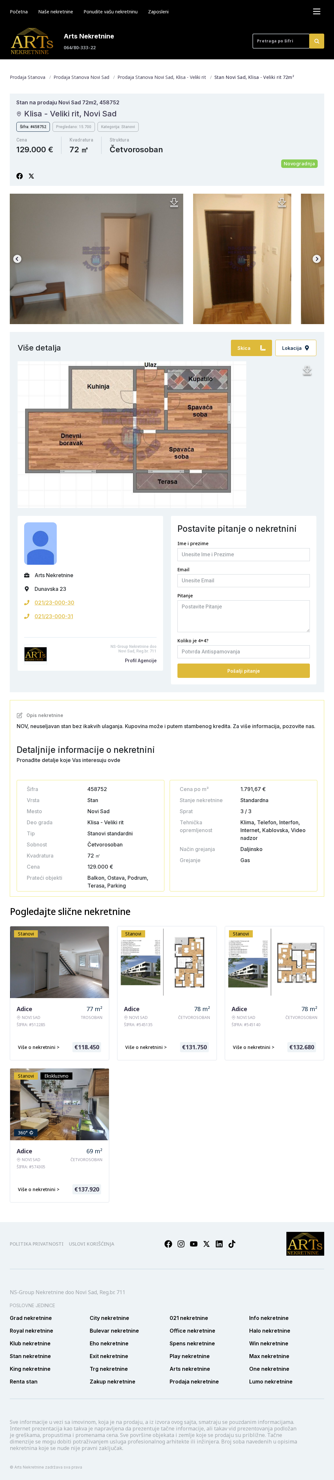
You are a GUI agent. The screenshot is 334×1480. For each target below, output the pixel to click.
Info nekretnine (269, 1318)
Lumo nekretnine (271, 1381)
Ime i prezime (192, 543)
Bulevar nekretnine (114, 1330)
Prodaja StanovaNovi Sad (81, 77)
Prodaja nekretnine (194, 1381)
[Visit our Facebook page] (168, 1244)
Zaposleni (158, 11)
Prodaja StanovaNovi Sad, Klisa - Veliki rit (161, 77)
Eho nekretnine (109, 1343)
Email (183, 569)
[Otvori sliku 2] (96, 259)
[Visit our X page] (206, 1244)
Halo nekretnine (269, 1330)
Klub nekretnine (30, 1343)
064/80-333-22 (80, 47)
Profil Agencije (141, 660)
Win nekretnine (268, 1343)
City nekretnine (109, 1318)
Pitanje (185, 595)
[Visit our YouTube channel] (194, 1244)
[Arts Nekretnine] (32, 41)
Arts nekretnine (190, 1369)
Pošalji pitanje (243, 671)
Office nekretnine (192, 1330)
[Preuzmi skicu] (307, 370)
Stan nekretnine (30, 1356)
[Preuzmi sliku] (174, 203)
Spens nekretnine (192, 1343)
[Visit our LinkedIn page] (219, 1244)
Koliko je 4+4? (192, 640)
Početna (19, 11)
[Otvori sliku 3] (242, 259)
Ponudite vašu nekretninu (111, 11)
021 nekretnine (189, 1318)
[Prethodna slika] (17, 259)
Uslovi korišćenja (91, 1244)
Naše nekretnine (55, 11)
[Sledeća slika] (317, 259)
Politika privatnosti (37, 1244)
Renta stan (24, 1381)
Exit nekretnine (109, 1356)
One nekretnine (269, 1369)
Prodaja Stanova (27, 77)
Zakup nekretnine (112, 1381)
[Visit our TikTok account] (232, 1244)
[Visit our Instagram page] (181, 1244)
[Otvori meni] (316, 11)
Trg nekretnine (109, 1369)
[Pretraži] (316, 41)
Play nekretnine (190, 1356)
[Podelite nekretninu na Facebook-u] (19, 176)
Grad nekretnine (31, 1318)
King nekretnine (30, 1369)
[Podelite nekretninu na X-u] (31, 176)
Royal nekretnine (31, 1330)
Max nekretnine (269, 1356)
